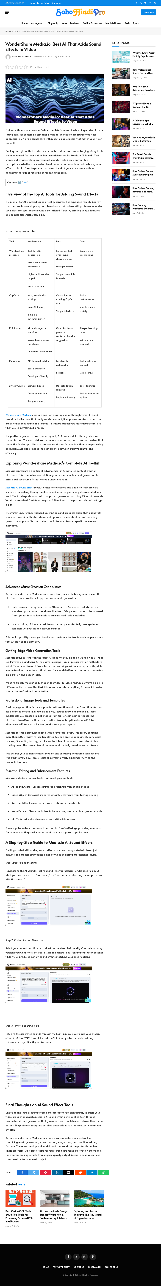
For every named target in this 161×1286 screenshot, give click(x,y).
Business (74, 23)
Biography (53, 23)
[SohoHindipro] (80, 12)
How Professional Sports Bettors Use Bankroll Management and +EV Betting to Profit (144, 71)
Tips (16, 31)
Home (32, 3)
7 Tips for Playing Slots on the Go (142, 105)
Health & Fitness (113, 23)
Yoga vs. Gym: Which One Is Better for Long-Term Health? (144, 139)
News (64, 23)
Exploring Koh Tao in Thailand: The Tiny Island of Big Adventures (88, 1214)
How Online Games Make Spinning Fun (143, 172)
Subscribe (149, 12)
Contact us (56, 3)
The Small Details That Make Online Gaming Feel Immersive (142, 155)
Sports (136, 23)
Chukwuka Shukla (23, 56)
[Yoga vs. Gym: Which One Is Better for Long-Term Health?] (121, 141)
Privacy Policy (43, 3)
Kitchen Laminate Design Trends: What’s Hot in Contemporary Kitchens (53, 1214)
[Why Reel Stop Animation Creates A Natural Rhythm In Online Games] (121, 90)
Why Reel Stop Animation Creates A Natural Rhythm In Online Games (144, 88)
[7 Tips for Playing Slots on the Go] (121, 107)
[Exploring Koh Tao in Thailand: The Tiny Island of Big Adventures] (89, 1198)
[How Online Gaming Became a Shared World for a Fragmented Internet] (121, 192)
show (24, 182)
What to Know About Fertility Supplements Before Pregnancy (144, 54)
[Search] (155, 3)
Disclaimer (94, 1267)
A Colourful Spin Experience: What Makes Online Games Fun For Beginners (142, 122)
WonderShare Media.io (19, 414)
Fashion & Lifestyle (92, 23)
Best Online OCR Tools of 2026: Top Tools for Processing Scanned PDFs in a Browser (20, 1216)
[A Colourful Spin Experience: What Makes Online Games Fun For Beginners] (121, 124)
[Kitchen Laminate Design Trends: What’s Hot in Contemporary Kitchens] (55, 1198)
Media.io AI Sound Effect (20, 487)
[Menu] (7, 12)
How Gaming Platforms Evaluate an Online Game (143, 206)
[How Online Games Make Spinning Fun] (121, 175)
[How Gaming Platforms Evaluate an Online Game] (121, 209)
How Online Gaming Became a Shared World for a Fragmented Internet (144, 189)
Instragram (36, 23)
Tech (127, 23)
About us (79, 1267)
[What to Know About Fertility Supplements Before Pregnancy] (121, 57)
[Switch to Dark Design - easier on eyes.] (150, 3)
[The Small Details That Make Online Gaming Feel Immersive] (121, 158)
